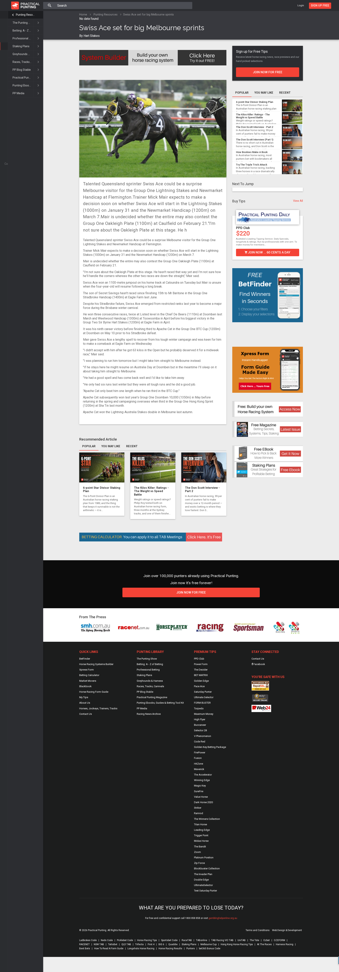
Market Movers (87, 680)
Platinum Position (203, 857)
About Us (84, 702)
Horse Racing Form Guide (93, 691)
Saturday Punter (203, 691)
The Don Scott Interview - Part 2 (254, 127)
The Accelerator (203, 774)
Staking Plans (21, 46)
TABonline (201, 940)
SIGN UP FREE (320, 5)
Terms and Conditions (258, 930)
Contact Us (85, 713)
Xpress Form (86, 669)
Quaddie (173, 944)
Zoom (197, 852)
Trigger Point (201, 835)
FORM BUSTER (202, 702)
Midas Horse (201, 840)
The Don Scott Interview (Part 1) (254, 139)
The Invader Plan (203, 874)
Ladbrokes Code (88, 940)
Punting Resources (25, 14)
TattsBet (112, 944)
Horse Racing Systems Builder (96, 664)
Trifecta (139, 944)
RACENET (84, 944)
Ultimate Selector (203, 697)
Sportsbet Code (169, 940)
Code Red (199, 741)
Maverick (199, 769)
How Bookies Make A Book (252, 152)
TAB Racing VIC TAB (222, 940)
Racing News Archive (149, 713)
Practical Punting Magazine (23, 77)
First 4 (151, 944)
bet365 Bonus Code (209, 948)
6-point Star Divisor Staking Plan (254, 101)
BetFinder (84, 658)
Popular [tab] (89, 446)
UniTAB (242, 940)
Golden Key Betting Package (210, 747)
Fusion (198, 758)
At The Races (264, 944)
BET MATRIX (201, 675)
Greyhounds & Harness (23, 54)
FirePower (199, 752)
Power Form (201, 664)
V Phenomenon (202, 736)
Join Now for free (191, 592)
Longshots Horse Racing (141, 948)
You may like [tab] (110, 446)
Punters (190, 948)
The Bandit (200, 846)
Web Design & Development (287, 930)
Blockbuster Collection (207, 868)
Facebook (259, 664)
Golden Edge (201, 680)
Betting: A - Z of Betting (23, 30)
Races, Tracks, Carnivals (23, 61)
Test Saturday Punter (205, 890)
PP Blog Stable (22, 69)
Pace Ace (199, 686)
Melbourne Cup (208, 944)
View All (298, 200)
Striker (197, 807)
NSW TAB (99, 944)
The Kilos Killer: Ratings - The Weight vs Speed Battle (151, 491)
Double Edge (201, 879)
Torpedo (199, 708)
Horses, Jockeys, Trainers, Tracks (98, 708)
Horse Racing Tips (147, 940)
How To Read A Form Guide (108, 948)
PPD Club (243, 228)
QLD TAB (126, 944)
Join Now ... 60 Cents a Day (268, 252)
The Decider (201, 669)
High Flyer (199, 719)
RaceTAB (187, 940)
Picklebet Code (125, 940)
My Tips (83, 697)
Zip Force (199, 863)
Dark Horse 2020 (203, 802)
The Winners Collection (207, 818)
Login (300, 5)
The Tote (254, 940)
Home (83, 14)
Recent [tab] (132, 446)
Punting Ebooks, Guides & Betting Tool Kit (23, 85)
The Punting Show (23, 22)
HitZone (198, 763)
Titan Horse (200, 824)
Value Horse (201, 796)
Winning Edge (202, 780)
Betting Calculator (89, 675)
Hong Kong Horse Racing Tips (237, 944)
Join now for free (267, 72)
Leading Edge (202, 829)
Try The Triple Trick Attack (251, 164)
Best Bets (84, 948)
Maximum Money (203, 713)
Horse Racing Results (170, 948)
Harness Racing (284, 944)
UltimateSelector (203, 885)
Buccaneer (200, 724)
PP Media (18, 93)
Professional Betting (23, 38)
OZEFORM (279, 940)
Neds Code (107, 940)
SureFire (198, 791)
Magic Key (200, 785)
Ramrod (198, 813)
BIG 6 (161, 944)
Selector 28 (200, 730)
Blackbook (85, 686)
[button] (235, 232)
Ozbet (266, 940)
